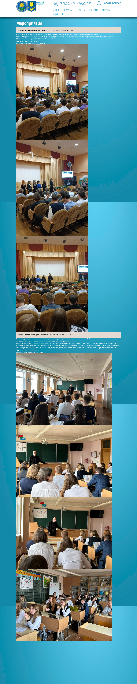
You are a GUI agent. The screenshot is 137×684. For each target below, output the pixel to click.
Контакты (81, 9)
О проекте (105, 9)
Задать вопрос (112, 3)
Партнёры (93, 9)
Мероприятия (58, 14)
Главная (56, 9)
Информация (68, 9)
